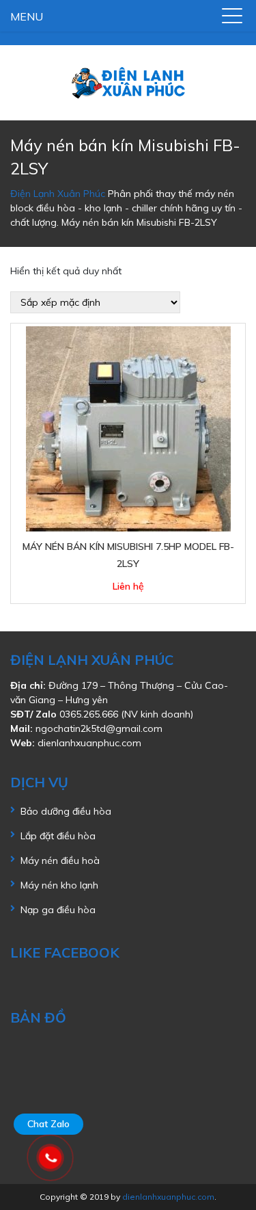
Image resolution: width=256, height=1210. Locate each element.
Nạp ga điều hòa (58, 910)
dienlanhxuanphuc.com (89, 743)
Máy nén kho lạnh (59, 885)
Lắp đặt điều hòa (58, 836)
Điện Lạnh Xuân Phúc (57, 193)
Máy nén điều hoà (60, 860)
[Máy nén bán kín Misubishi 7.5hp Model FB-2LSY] (128, 428)
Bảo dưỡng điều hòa (65, 811)
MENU (26, 16)
